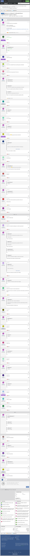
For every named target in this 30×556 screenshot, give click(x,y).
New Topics (3, 501)
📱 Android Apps (17, 539)
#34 (28, 358)
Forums (6, 3)
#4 (28, 56)
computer (17, 7)
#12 (28, 133)
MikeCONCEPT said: (10, 47)
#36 (28, 374)
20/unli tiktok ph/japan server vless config (22, 520)
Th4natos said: (9, 299)
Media (15, 3)
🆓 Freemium (17, 537)
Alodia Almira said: (10, 249)
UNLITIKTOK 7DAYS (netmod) (21, 522)
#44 (28, 452)
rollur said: (9, 334)
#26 (28, 287)
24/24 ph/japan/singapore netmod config (22, 524)
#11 (28, 124)
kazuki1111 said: (9, 318)
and (10, 98)
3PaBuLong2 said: (10, 461)
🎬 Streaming (17, 538)
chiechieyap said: (10, 191)
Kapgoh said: (9, 367)
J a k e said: (9, 91)
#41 (28, 414)
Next (5, 479)
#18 (28, 189)
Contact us (10, 552)
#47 (28, 474)
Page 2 (14, 214)
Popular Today (3, 546)
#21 (28, 216)
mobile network (12, 7)
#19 (28, 198)
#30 (28, 325)
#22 (28, 224)
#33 (28, 349)
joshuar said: (9, 383)
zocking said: (9, 255)
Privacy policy (15, 552)
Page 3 (15, 412)
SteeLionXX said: (10, 182)
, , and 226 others (13, 32)
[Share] (27, 22)
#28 (28, 309)
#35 (28, 365)
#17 (28, 180)
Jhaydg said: (9, 126)
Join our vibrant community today (5, 8)
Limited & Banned (3, 545)
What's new (10, 3)
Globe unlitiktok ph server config (21, 518)
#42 (28, 436)
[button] (3, 3)
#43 (28, 443)
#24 (28, 262)
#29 (28, 316)
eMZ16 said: (9, 445)
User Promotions (3, 544)
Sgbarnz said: (9, 241)
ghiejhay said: (9, 142)
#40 (28, 405)
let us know (22, 545)
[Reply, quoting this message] (28, 41)
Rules (12, 552)
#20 (28, 207)
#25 (28, 278)
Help (18, 552)
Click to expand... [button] (18, 270)
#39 (28, 398)
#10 (28, 117)
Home (2, 3)
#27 (28, 297)
